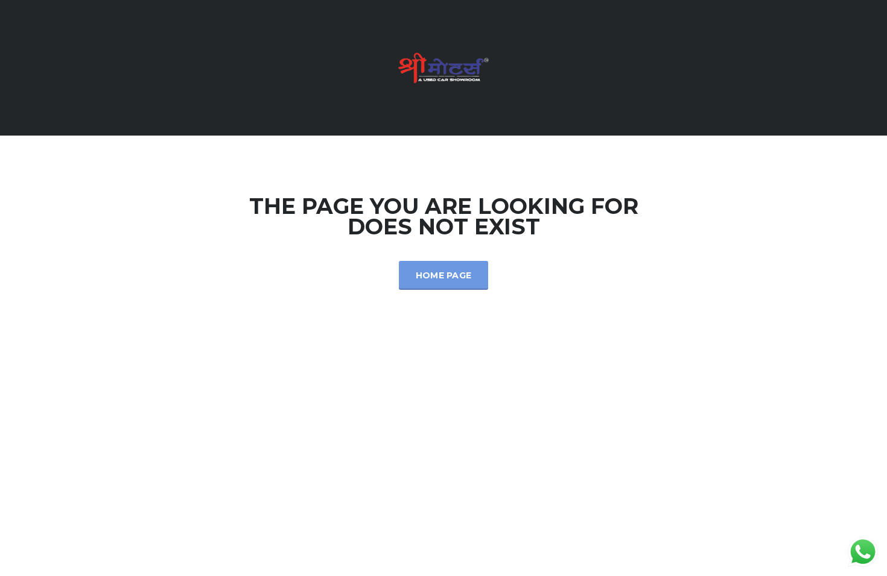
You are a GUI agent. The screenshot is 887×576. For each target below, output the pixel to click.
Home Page (444, 275)
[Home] (443, 66)
